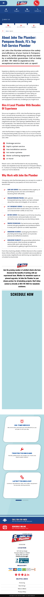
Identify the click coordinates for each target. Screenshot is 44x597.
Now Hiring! (22, 586)
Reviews (27, 11)
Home (6, 11)
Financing (22, 583)
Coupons (16, 11)
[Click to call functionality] (37, 3)
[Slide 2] (25, 500)
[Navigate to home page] (22, 3)
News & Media (22, 589)
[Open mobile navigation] (3, 3)
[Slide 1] (19, 500)
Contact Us (38, 11)
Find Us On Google (22, 556)
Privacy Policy (22, 592)
